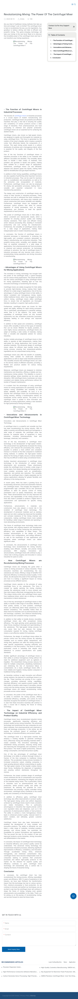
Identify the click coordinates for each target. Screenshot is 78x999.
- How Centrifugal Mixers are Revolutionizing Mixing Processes (63, 51)
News (65, 962)
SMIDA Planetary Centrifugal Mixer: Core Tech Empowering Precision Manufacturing (58, 976)
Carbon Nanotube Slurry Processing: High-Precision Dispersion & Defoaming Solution (20, 976)
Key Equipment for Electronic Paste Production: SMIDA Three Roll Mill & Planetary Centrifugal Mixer (58, 972)
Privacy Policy (25, 995)
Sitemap (33, 995)
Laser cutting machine (55, 962)
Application (72, 962)
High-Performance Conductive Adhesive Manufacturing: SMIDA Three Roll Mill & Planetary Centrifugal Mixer (20, 972)
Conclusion (57, 58)
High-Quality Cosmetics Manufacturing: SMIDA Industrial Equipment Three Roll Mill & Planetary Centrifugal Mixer (58, 967)
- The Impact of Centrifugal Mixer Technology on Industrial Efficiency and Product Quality (63, 54)
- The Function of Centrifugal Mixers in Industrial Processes (63, 40)
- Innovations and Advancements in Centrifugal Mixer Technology (63, 47)
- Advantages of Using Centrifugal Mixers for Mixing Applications (63, 44)
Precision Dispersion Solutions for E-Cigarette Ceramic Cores (12, 967)
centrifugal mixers (20, 116)
